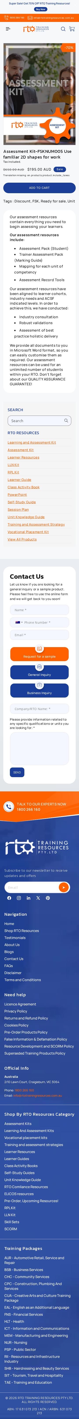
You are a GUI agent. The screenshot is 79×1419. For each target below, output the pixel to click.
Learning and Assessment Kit (32, 442)
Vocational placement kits (25, 1137)
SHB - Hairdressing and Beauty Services (36, 1368)
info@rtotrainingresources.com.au (54, 17)
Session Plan (18, 509)
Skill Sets (11, 1221)
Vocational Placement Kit (28, 532)
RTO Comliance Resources (26, 1186)
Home (9, 923)
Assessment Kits (17, 1123)
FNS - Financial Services (23, 1314)
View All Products (22, 539)
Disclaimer (13, 972)
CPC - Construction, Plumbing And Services (33, 1286)
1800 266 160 (17, 17)
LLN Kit (13, 464)
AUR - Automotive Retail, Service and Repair (34, 1260)
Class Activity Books (21, 1165)
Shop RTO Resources (21, 930)
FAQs (8, 965)
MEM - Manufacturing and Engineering (36, 1335)
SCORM (10, 1228)
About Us (12, 944)
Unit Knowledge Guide (26, 517)
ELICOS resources (19, 1193)
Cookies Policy (16, 1025)
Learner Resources (23, 457)
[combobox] (39, 421)
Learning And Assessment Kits (29, 1130)
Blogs (9, 951)
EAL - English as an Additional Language (36, 1307)
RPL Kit (13, 472)
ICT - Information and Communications (36, 1328)
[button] (8, 29)
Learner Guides (16, 1158)
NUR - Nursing (15, 1342)
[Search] (66, 420)
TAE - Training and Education (28, 1382)
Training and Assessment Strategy (36, 524)
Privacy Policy (15, 1011)
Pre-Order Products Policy (26, 1032)
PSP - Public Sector (20, 1349)
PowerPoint (17, 494)
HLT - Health (14, 1321)
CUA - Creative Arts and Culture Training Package (37, 1298)
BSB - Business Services (23, 1269)
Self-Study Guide (22, 502)
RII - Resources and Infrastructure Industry (32, 1359)
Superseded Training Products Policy (34, 1053)
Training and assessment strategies (33, 1144)
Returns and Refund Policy (26, 1018)
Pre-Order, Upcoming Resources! (31, 1200)
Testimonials (14, 937)
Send (17, 772)
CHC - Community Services (26, 1276)
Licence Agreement (20, 1004)
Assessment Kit (21, 450)
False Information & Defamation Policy (35, 1039)
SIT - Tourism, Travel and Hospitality (33, 1375)
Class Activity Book (24, 487)
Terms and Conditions (22, 979)
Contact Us (13, 958)
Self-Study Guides (19, 1172)
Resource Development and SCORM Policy (39, 1046)
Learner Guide (19, 479)
